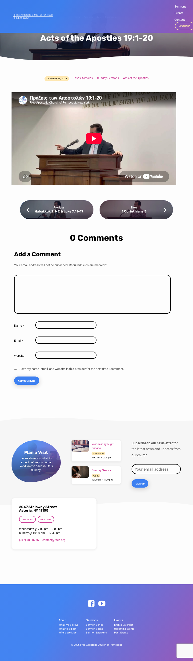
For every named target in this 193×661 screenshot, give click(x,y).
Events (178, 13)
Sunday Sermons (108, 78)
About (62, 620)
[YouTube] (102, 604)
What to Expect (67, 628)
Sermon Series (94, 624)
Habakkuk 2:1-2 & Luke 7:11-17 (59, 211)
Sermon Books (94, 628)
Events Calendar (123, 624)
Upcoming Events (124, 628)
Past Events (121, 632)
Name (19, 325)
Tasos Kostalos (83, 78)
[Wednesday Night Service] (80, 446)
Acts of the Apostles (136, 78)
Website (19, 355)
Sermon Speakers (96, 632)
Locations (45, 519)
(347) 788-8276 (29, 540)
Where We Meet (68, 632)
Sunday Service (101, 470)
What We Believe (68, 624)
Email (18, 340)
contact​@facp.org (53, 540)
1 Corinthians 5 (134, 211)
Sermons (180, 6)
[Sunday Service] (80, 472)
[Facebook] (91, 604)
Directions (27, 519)
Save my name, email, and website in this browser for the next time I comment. (72, 369)
